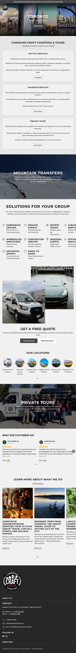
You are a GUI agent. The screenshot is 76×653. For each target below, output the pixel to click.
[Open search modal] (68, 8)
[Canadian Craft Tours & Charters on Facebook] (3, 636)
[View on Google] (4, 442)
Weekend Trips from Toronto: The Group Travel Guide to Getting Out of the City (47, 526)
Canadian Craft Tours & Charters (21, 649)
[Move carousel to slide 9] (48, 33)
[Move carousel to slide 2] (28, 33)
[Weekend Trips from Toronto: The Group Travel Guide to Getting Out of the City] (49, 503)
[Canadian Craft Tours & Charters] (5, 7)
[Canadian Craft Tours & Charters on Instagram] (6, 636)
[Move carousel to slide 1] (25, 33)
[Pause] (51, 33)
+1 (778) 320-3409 (18, 612)
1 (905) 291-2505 (14, 614)
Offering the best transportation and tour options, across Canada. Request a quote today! (38, 1)
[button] (2, 451)
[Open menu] (72, 8)
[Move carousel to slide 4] (34, 33)
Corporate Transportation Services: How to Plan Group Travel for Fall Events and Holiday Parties (17, 527)
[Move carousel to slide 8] (45, 33)
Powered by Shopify (37, 649)
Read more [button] (6, 456)
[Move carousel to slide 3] (31, 33)
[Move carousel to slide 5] (36, 33)
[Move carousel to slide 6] (39, 33)
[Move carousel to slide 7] (42, 33)
